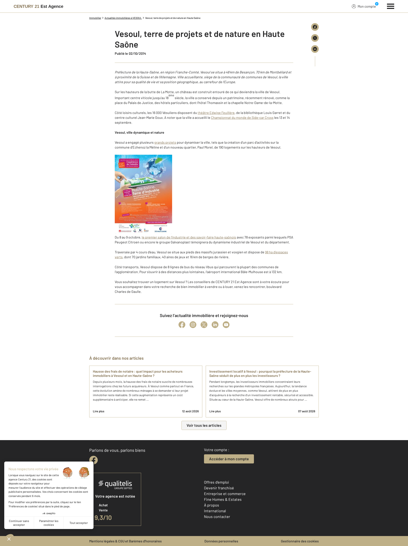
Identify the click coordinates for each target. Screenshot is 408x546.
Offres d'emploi (216, 482)
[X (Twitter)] (204, 324)
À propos (211, 505)
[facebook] (93, 460)
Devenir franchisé (219, 488)
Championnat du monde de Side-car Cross (242, 117)
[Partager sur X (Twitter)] (315, 38)
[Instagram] (193, 324)
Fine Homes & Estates (223, 499)
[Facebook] (181, 324)
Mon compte (367, 6)
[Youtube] (226, 324)
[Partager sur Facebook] (315, 27)
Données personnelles (221, 541)
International (215, 510)
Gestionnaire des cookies (300, 541)
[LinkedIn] (215, 324)
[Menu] (390, 6)
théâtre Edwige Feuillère (216, 113)
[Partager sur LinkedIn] (315, 49)
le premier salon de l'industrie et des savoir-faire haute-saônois (189, 237)
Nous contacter (217, 516)
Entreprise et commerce (225, 493)
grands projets (165, 142)
